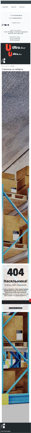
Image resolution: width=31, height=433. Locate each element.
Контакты (21, 7)
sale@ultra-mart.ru (16, 22)
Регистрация (7, 431)
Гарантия (13, 7)
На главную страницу (15, 308)
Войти (2, 431)
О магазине (5, 7)
